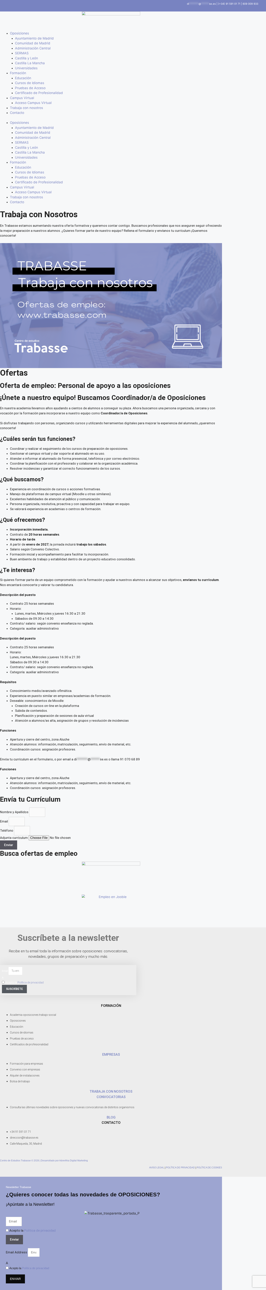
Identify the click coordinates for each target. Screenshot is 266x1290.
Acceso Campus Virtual (33, 103)
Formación (18, 73)
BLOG (111, 1117)
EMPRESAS (111, 1054)
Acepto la (24, 982)
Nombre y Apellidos (14, 812)
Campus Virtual (22, 98)
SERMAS (22, 53)
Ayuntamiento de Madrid (34, 38)
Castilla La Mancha (30, 63)
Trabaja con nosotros (26, 108)
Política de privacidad (31, 982)
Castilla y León (26, 58)
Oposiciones (19, 33)
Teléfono (7, 830)
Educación (23, 78)
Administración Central (33, 48)
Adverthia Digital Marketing (73, 1160)
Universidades (26, 68)
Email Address (17, 1252)
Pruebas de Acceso (30, 88)
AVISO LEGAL (156, 1167)
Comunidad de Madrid (32, 43)
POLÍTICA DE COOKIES (209, 1167)
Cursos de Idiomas (29, 83)
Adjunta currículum (14, 838)
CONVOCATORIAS (111, 1097)
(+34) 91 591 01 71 (229, 3)
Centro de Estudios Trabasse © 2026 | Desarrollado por (29, 1160)
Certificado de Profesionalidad (39, 93)
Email (4, 821)
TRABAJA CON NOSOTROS (111, 1091)
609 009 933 (250, 3)
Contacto (17, 113)
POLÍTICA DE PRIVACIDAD (180, 1167)
